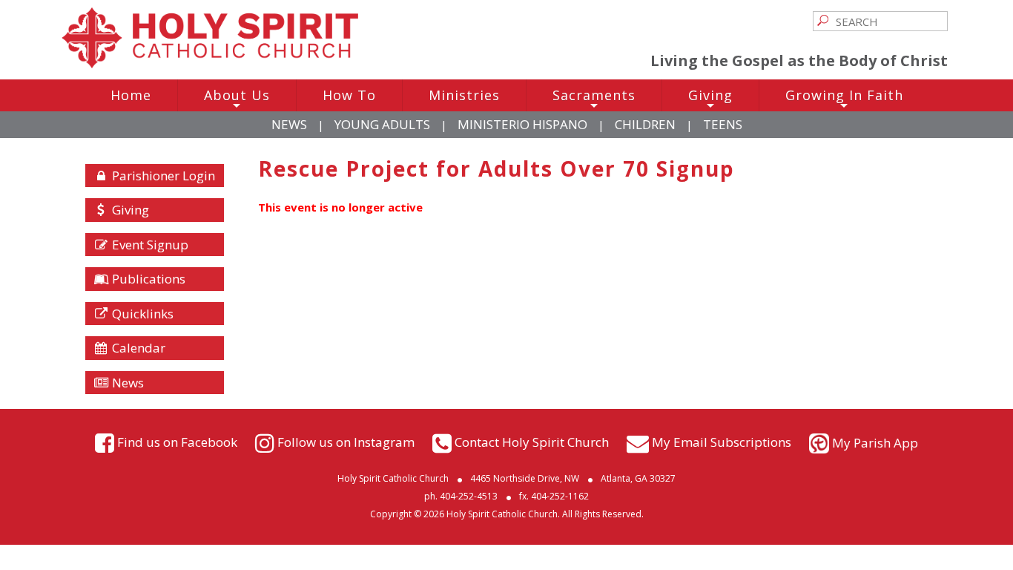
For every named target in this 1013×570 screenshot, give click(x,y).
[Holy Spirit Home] (210, 63)
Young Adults (382, 124)
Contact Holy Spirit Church (532, 441)
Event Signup (148, 244)
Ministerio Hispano (522, 124)
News (289, 124)
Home (130, 95)
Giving (710, 98)
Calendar (137, 347)
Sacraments (594, 98)
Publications (147, 278)
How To (349, 95)
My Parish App (875, 442)
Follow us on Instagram (346, 441)
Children (645, 124)
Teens (722, 124)
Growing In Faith (844, 98)
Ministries (464, 95)
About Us (237, 98)
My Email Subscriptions (721, 441)
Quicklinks (141, 313)
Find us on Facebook (177, 441)
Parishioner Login (162, 175)
